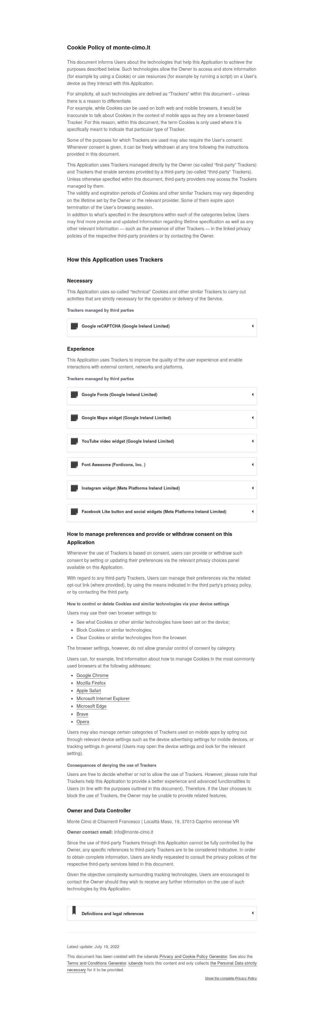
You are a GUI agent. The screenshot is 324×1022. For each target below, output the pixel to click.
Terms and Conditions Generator (96, 963)
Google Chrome (93, 675)
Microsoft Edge (92, 706)
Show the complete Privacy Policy (231, 978)
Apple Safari (89, 690)
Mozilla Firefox (91, 683)
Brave (82, 714)
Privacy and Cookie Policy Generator (193, 956)
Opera (83, 721)
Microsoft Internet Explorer (103, 698)
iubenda (135, 963)
